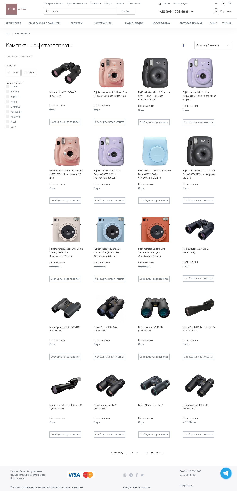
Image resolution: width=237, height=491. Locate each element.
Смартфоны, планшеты (44, 23)
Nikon (14, 101)
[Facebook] (137, 475)
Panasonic (16, 111)
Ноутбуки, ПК (102, 23)
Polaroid (15, 116)
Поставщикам (17, 478)
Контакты (96, 3)
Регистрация (180, 3)
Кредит (108, 3)
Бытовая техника (191, 23)
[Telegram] (131, 475)
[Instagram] (124, 475)
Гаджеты (76, 23)
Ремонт (120, 3)
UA (216, 3)
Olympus (15, 106)
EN (230, 3)
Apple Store (13, 23)
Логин (166, 3)
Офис (213, 23)
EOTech (15, 91)
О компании (134, 3)
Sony (13, 126)
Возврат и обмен (53, 3)
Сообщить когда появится (65, 121)
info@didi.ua (186, 485)
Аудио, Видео (134, 23)
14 (146, 452)
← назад (117, 452)
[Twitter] (142, 475)
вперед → (157, 452)
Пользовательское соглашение (27, 474)
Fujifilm (14, 96)
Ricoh (13, 121)
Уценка (226, 23)
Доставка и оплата (77, 3)
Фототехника (161, 23)
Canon (14, 86)
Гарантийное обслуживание (26, 471)
